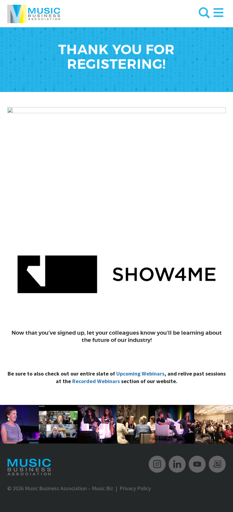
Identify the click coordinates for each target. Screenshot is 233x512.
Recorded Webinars (96, 381)
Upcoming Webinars (140, 373)
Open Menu (218, 11)
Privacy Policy (135, 488)
